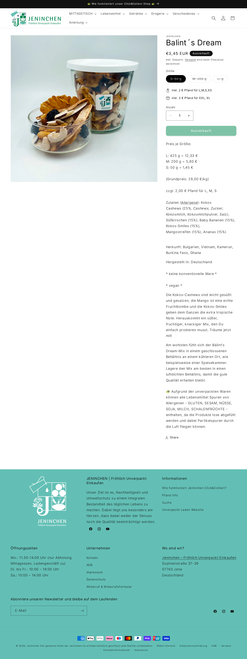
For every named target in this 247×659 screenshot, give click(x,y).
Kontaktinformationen (116, 650)
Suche (167, 502)
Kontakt (92, 558)
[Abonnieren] (82, 611)
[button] (82, 13)
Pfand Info (170, 495)
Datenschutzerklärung (193, 645)
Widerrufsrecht (166, 645)
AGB (89, 565)
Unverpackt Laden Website (183, 510)
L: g (222, 80)
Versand (190, 59)
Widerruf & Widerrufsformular (109, 587)
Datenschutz (96, 579)
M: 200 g (201, 80)
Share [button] (174, 437)
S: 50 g (178, 80)
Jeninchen (33, 645)
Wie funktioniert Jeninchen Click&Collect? (194, 488)
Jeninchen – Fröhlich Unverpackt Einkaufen (199, 558)
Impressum (94, 572)
